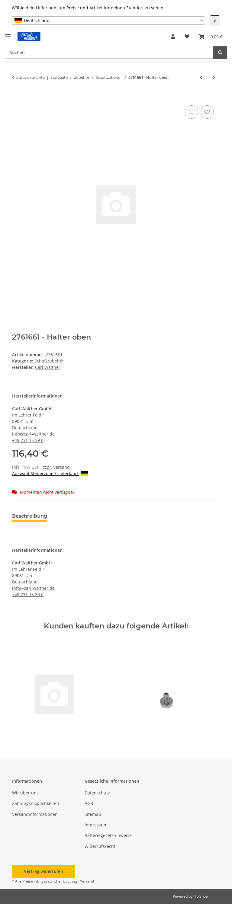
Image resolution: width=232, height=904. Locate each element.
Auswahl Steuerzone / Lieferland (45, 473)
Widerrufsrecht (100, 846)
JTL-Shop (200, 896)
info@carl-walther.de (33, 434)
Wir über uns (25, 793)
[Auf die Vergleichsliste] (191, 112)
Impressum (96, 825)
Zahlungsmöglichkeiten (35, 803)
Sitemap (93, 814)
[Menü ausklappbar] (8, 33)
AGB (89, 803)
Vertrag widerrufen (43, 871)
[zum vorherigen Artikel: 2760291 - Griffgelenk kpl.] (201, 77)
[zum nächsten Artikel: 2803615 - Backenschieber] (214, 77)
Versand (61, 467)
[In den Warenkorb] (17, 97)
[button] (173, 36)
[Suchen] (220, 52)
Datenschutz (97, 793)
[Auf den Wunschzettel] (207, 112)
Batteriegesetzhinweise (108, 835)
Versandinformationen (35, 814)
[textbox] (108, 20)
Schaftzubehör (49, 361)
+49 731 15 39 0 (28, 440)
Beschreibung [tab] (29, 516)
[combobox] (108, 20)
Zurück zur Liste (30, 77)
